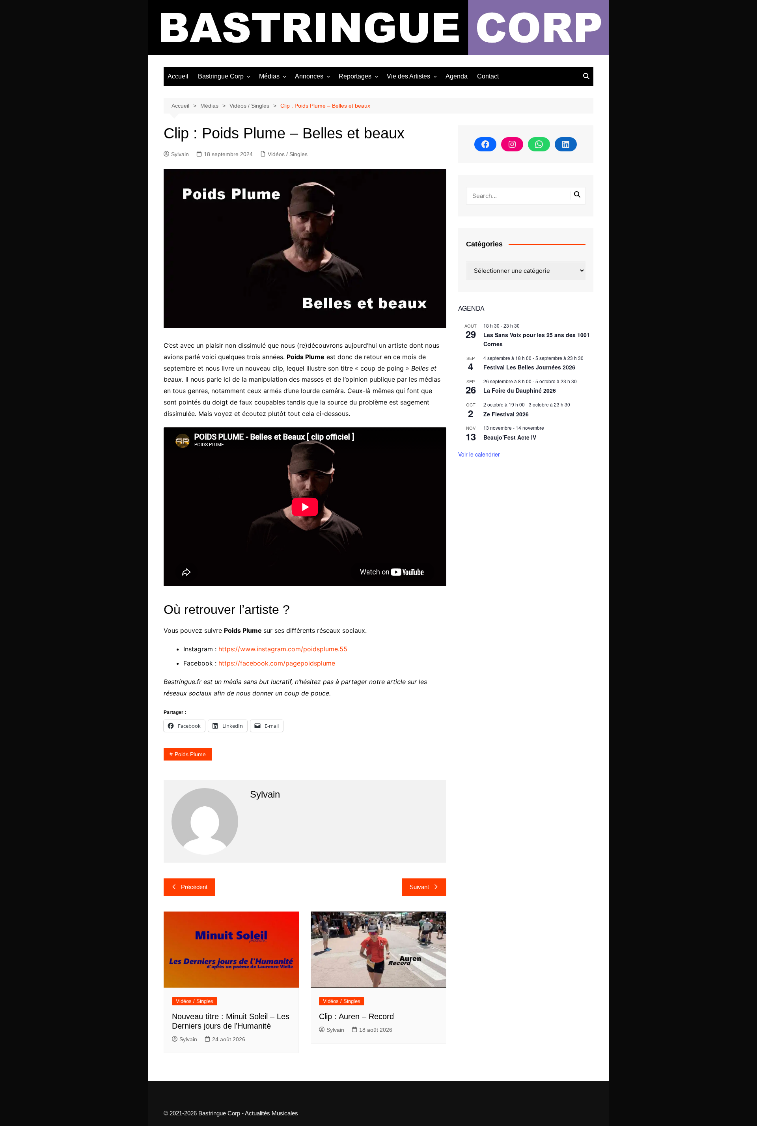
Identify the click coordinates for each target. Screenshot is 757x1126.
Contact (488, 76)
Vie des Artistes (408, 76)
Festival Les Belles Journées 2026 (529, 367)
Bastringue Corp (221, 76)
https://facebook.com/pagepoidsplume (276, 663)
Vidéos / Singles (288, 154)
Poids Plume (190, 754)
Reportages (355, 76)
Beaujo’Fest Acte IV (509, 437)
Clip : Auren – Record (356, 1016)
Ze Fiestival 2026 (506, 414)
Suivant (419, 887)
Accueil (178, 76)
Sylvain (180, 154)
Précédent (194, 887)
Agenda (457, 76)
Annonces (309, 76)
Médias (269, 76)
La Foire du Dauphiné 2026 (519, 390)
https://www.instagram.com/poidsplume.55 (282, 649)
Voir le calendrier (479, 454)
